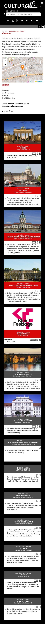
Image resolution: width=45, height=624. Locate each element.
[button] (22, 67)
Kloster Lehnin (23, 601)
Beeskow (23, 548)
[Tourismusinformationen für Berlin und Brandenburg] (17, 20)
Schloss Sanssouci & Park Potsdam (23, 285)
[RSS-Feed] (39, 26)
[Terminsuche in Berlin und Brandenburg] (13, 20)
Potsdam (23, 190)
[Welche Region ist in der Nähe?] (22, 20)
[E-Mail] (12, 111)
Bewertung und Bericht (16, 31)
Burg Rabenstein (23, 495)
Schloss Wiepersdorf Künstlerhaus (23, 443)
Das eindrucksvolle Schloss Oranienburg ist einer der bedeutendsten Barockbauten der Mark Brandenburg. (22, 431)
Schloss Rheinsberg (23, 374)
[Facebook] (4, 111)
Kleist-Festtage (23, 334)
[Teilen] (43, 26)
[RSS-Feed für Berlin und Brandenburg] (27, 20)
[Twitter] (7, 111)
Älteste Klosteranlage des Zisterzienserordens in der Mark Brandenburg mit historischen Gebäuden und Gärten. (23, 611)
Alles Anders (11, 342)
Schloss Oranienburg (23, 421)
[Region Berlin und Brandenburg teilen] (32, 20)
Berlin (23, 148)
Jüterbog (23, 575)
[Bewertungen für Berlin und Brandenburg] (37, 20)
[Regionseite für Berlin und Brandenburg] (8, 20)
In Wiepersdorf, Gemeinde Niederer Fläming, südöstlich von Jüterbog (22, 452)
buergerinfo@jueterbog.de (18, 103)
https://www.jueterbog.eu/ (12, 106)
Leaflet (39, 81)
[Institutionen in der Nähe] (35, 154)
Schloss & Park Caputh (23, 522)
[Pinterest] (9, 111)
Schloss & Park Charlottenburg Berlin (23, 237)
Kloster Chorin (23, 469)
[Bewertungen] (40, 340)
